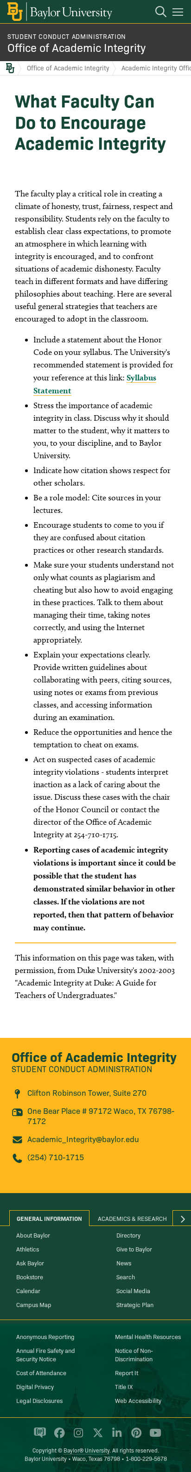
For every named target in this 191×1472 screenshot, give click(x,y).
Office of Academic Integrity (76, 47)
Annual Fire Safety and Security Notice (45, 1354)
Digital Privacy (35, 1386)
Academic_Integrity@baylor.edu (83, 1138)
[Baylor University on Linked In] (115, 1437)
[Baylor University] (59, 11)
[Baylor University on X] (96, 1437)
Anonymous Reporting (45, 1336)
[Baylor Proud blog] (38, 1437)
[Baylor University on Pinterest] (134, 1437)
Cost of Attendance (41, 1372)
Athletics (27, 1249)
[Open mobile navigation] (179, 13)
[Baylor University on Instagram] (76, 1437)
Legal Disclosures (39, 1400)
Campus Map (33, 1304)
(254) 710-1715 (55, 1156)
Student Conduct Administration (66, 36)
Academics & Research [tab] (132, 1218)
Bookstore (29, 1276)
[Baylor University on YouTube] (153, 1437)
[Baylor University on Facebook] (57, 1437)
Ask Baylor (30, 1262)
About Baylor (33, 1235)
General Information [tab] (49, 1218)
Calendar (28, 1290)
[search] (156, 13)
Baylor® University (86, 1450)
